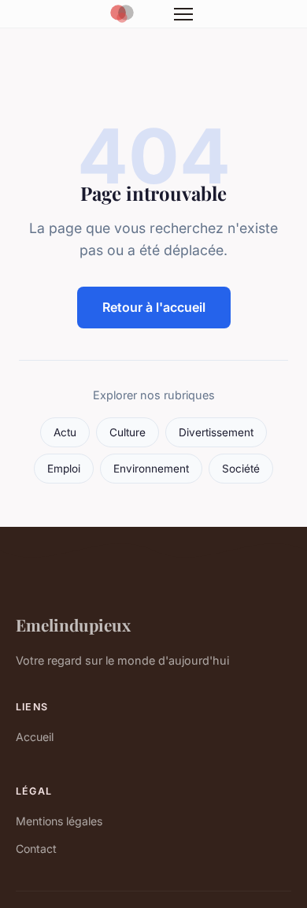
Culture (127, 432)
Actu (65, 432)
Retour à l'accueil (153, 307)
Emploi (63, 468)
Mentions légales (59, 821)
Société (241, 468)
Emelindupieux (73, 624)
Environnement (151, 468)
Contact (36, 848)
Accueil (35, 736)
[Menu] (183, 14)
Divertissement (216, 432)
